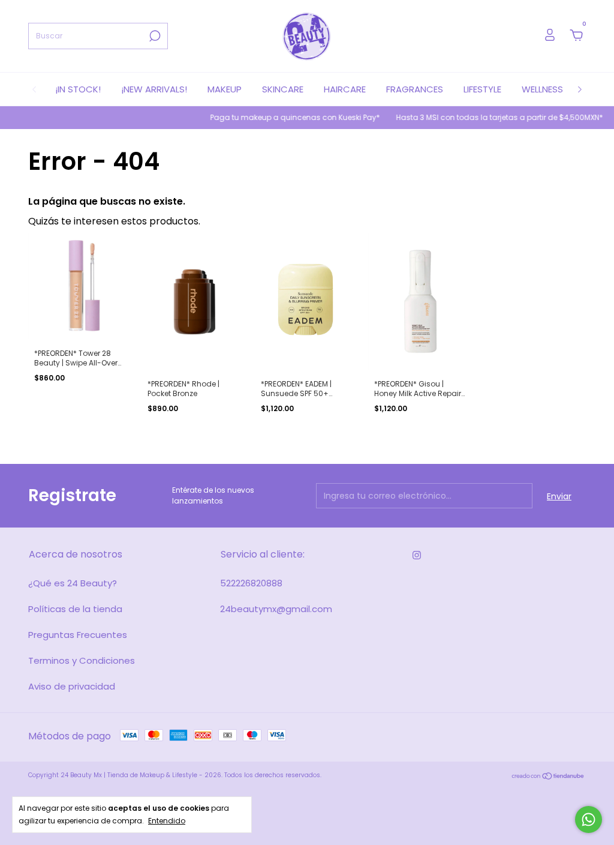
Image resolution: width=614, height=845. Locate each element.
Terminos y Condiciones (81, 660)
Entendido (166, 820)
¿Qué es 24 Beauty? (72, 583)
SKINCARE (282, 89)
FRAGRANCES (414, 89)
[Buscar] (154, 36)
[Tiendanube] (548, 777)
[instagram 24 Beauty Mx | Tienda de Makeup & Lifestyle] (417, 555)
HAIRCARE (345, 89)
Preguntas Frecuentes (77, 634)
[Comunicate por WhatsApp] (588, 819)
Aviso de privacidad (71, 686)
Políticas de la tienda (75, 609)
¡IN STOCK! (78, 89)
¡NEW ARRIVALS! (154, 89)
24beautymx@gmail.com (276, 609)
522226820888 (251, 583)
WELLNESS (542, 89)
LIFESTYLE (482, 89)
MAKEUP (224, 89)
